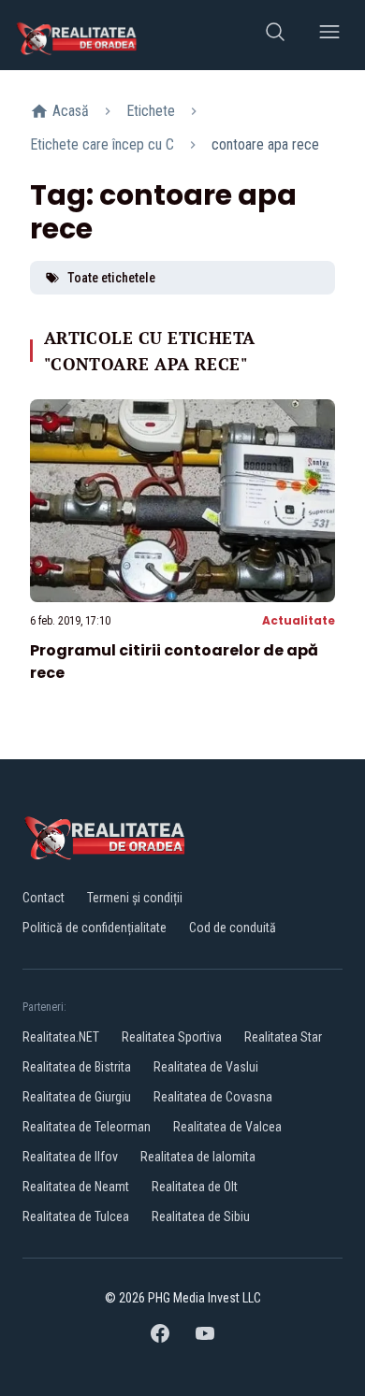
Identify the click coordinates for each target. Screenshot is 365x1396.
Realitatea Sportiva (172, 1036)
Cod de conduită (232, 927)
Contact (43, 897)
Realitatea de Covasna (212, 1096)
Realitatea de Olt (195, 1186)
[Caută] (275, 35)
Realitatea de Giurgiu (76, 1096)
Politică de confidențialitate (94, 927)
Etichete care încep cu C (102, 144)
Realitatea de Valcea (227, 1126)
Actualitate (298, 620)
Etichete (150, 111)
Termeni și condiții (134, 897)
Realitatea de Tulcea (75, 1216)
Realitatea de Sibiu (201, 1216)
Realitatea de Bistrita (76, 1066)
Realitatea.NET (60, 1036)
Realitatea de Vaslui (205, 1066)
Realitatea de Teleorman (86, 1126)
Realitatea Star (283, 1036)
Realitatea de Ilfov (70, 1156)
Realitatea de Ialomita (198, 1156)
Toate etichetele (111, 277)
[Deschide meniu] (329, 35)
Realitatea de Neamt (75, 1186)
